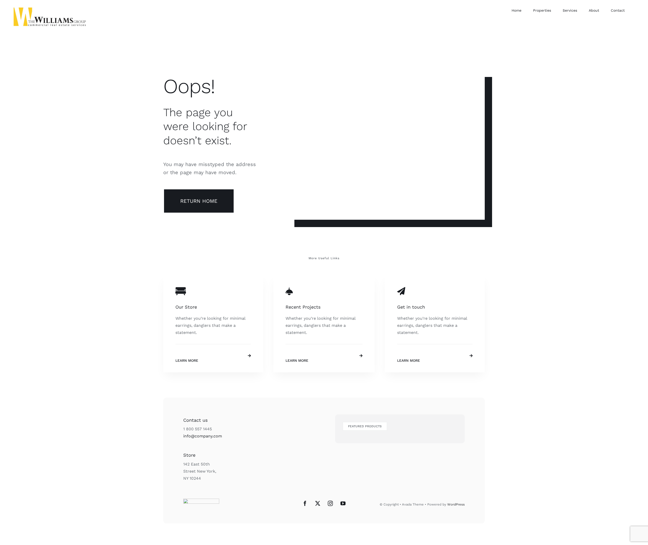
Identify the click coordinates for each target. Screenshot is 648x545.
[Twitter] (317, 503)
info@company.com (202, 436)
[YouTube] (343, 503)
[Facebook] (305, 503)
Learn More (186, 360)
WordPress (456, 504)
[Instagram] (330, 503)
